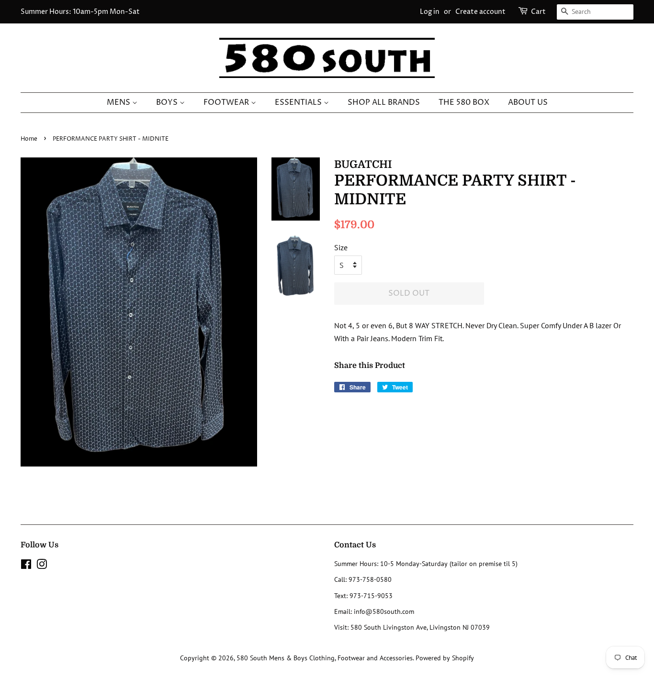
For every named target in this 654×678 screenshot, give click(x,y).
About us (528, 102)
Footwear (227, 102)
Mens (119, 102)
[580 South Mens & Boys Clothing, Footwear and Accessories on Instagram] (41, 566)
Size (341, 247)
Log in (430, 11)
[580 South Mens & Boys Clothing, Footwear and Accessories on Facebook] (26, 566)
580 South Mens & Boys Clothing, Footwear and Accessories (325, 658)
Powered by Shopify (445, 658)
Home (29, 139)
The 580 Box (464, 102)
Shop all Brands (384, 102)
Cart (538, 11)
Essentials (299, 102)
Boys (168, 102)
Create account (480, 11)
